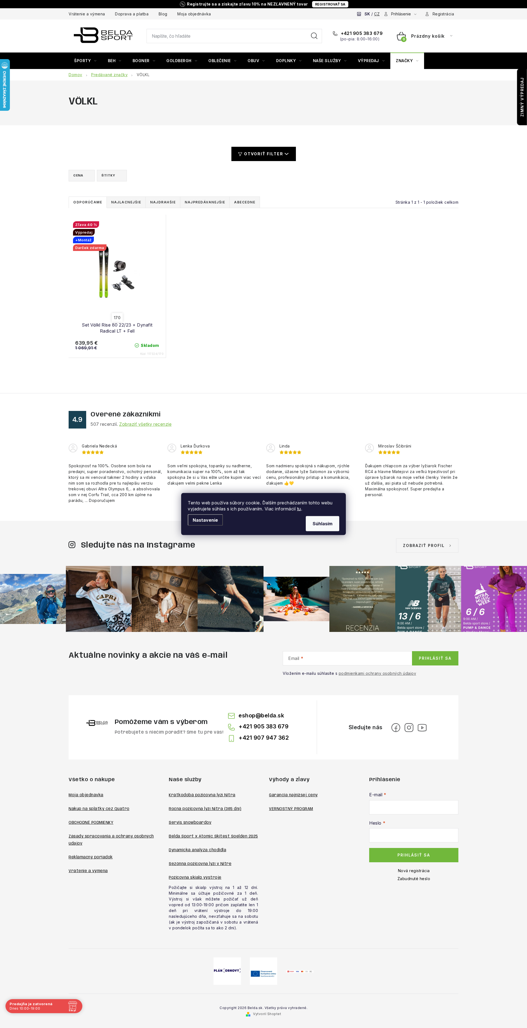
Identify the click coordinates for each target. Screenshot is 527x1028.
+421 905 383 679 (361, 33)
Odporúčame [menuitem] (87, 202)
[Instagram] (409, 727)
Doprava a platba (131, 14)
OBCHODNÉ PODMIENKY (91, 823)
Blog (163, 14)
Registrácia (443, 14)
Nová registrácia (414, 870)
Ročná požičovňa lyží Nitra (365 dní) (205, 809)
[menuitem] (85, 60)
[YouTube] (422, 727)
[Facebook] (395, 727)
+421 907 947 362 (264, 737)
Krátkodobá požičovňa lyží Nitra (202, 795)
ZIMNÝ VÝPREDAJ (522, 97)
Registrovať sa (330, 4)
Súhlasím (322, 523)
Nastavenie (205, 520)
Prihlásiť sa (435, 658)
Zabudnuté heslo (413, 878)
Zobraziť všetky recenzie (145, 424)
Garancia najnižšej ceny (293, 795)
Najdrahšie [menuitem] (163, 202)
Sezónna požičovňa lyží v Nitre (200, 864)
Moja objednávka (194, 14)
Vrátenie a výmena (87, 14)
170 (117, 317)
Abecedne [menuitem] (244, 202)
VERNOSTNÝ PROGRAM (291, 809)
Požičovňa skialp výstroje (195, 878)
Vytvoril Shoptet (267, 1014)
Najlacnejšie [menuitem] (126, 202)
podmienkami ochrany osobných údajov (377, 673)
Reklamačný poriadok (91, 857)
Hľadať (314, 36)
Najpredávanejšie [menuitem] (205, 202)
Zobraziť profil (424, 545)
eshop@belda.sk (261, 715)
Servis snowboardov (190, 823)
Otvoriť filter (263, 153)
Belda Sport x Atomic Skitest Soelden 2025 (213, 836)
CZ (377, 14)
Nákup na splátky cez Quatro (99, 809)
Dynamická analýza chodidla (197, 850)
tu (299, 509)
